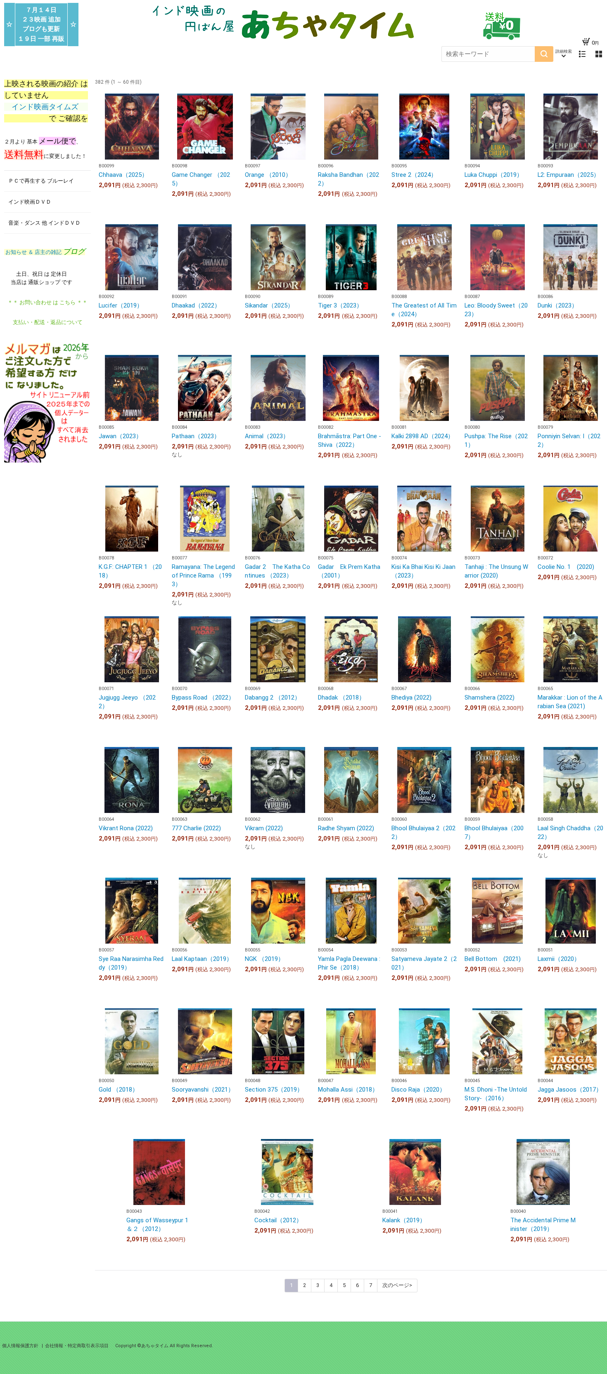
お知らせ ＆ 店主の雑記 (44, 252)
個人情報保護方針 (21, 1345)
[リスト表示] (582, 54)
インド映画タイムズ (46, 107)
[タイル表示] (598, 54)
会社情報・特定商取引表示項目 (77, 1345)
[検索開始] (544, 54)
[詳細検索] (563, 54)
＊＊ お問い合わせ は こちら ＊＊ (47, 302)
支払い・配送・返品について (48, 322)
